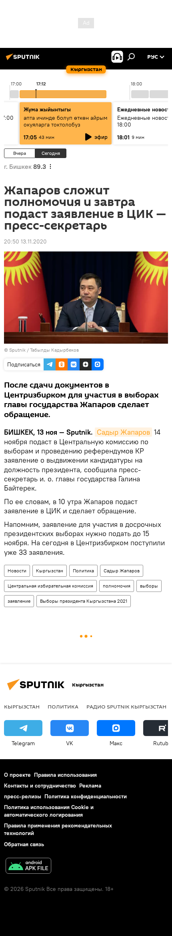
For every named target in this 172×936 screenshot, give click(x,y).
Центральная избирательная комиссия (50, 586)
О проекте (17, 774)
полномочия (116, 586)
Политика (83, 571)
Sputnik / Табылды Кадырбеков (44, 350)
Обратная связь (24, 844)
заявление (19, 601)
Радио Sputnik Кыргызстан (126, 706)
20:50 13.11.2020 (25, 241)
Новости (17, 571)
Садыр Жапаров (123, 432)
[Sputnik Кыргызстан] (24, 59)
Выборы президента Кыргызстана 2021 (83, 601)
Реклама (90, 785)
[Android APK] (28, 867)
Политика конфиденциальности (85, 796)
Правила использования (65, 774)
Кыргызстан (49, 571)
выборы (149, 586)
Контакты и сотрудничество (40, 785)
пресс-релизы (22, 796)
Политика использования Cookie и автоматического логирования (49, 810)
